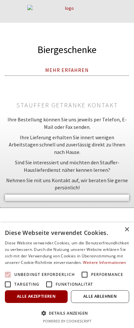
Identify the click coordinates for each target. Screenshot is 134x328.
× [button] (126, 229)
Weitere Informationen (104, 262)
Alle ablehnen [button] (100, 296)
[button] (67, 313)
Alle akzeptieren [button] (36, 296)
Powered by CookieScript (67, 321)
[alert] (67, 275)
